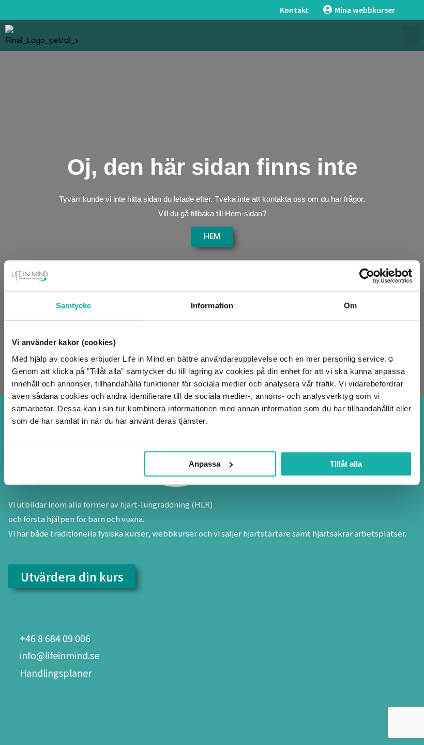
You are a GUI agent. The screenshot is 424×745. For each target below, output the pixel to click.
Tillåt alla (346, 463)
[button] (411, 35)
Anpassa (204, 463)
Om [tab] (350, 305)
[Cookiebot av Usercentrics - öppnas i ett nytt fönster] (367, 276)
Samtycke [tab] (74, 305)
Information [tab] (212, 305)
